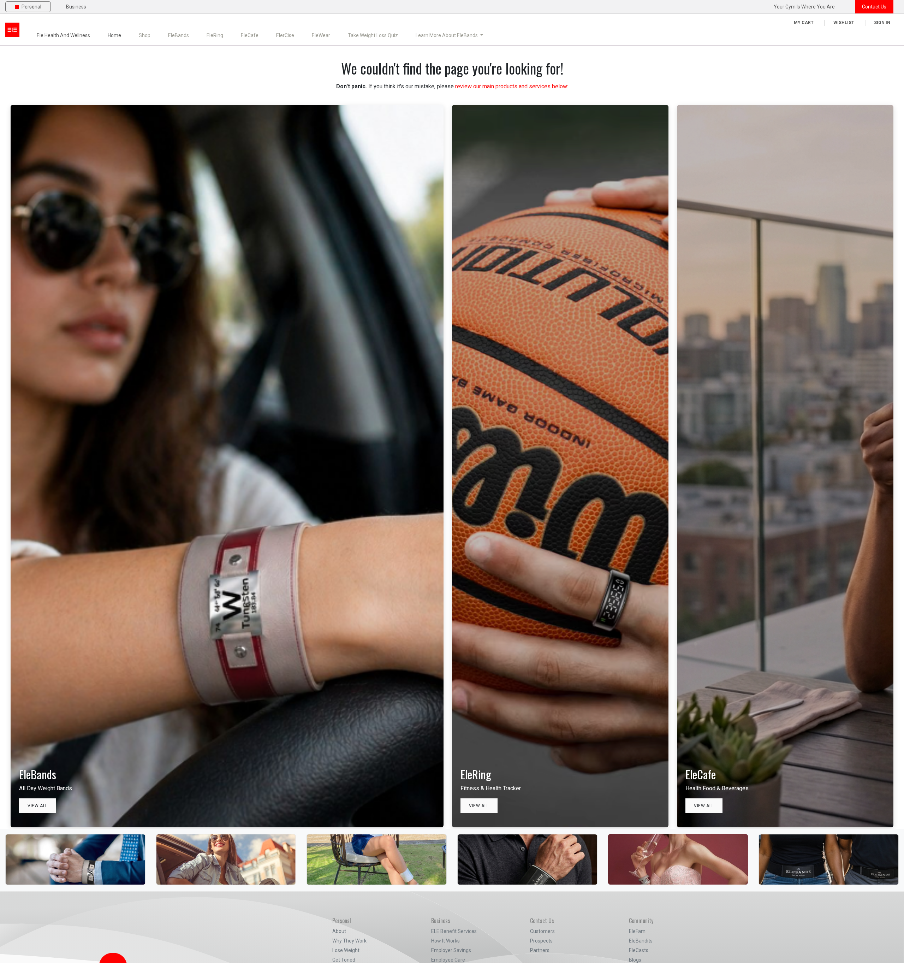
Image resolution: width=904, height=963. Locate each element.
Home (114, 35)
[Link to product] (75, 848)
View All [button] (38, 805)
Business (76, 7)
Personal (31, 7)
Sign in (882, 22)
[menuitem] (144, 35)
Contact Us (874, 7)
